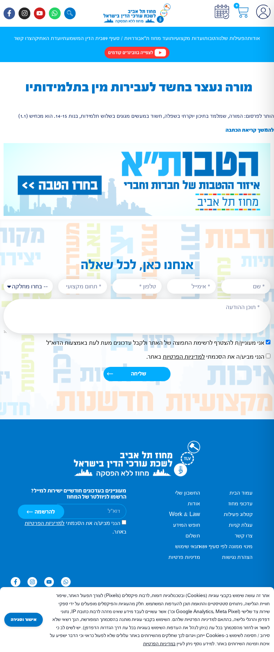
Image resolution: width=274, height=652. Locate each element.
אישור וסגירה (23, 619)
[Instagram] (24, 13)
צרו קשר (23, 38)
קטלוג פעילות (238, 514)
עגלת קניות (241, 525)
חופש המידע (186, 525)
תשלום (193, 536)
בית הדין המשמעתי (82, 38)
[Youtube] (39, 13)
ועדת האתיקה (47, 38)
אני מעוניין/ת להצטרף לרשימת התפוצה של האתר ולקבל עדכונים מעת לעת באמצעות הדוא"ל (155, 342)
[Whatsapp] (54, 13)
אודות (254, 38)
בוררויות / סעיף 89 (122, 38)
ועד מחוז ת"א (155, 38)
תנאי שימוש (187, 547)
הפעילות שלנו (233, 38)
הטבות (211, 38)
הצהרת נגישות (237, 557)
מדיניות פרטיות (184, 557)
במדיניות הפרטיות (159, 643)
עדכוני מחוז (240, 504)
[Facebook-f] (9, 13)
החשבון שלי (187, 493)
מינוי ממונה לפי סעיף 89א (226, 547)
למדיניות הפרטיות (184, 356)
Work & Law (184, 514)
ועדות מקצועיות (187, 38)
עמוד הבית (241, 493)
